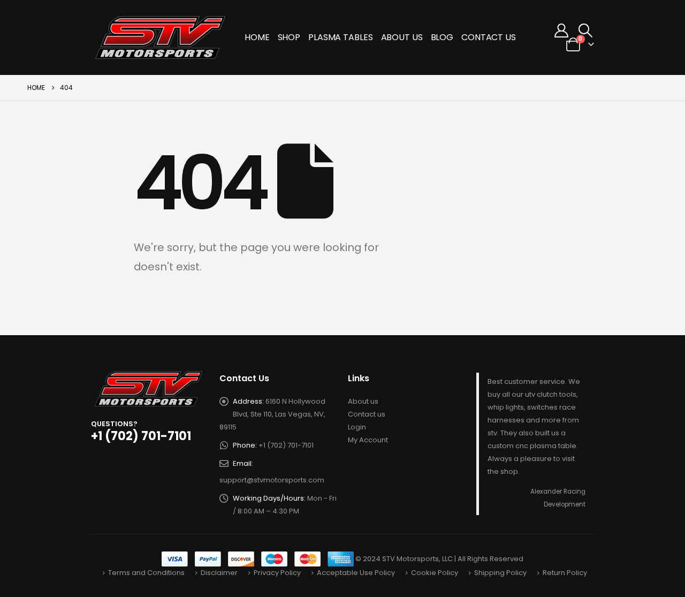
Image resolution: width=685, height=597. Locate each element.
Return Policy (565, 573)
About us (363, 401)
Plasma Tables (340, 37)
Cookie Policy (434, 573)
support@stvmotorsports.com (271, 480)
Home (257, 37)
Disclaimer (219, 573)
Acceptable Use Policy (356, 573)
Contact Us (488, 37)
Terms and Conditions (146, 573)
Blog (442, 37)
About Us (402, 37)
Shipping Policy (500, 573)
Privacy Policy (277, 573)
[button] (585, 30)
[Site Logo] (162, 37)
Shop (289, 37)
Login (357, 427)
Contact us (366, 414)
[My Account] (561, 30)
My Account (368, 440)
